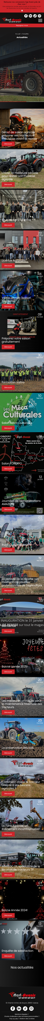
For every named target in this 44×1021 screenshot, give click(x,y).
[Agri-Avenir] (22, 6)
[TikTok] (35, 16)
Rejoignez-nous (22, 25)
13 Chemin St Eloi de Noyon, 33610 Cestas (22, 1003)
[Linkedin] (30, 16)
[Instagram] (39, 16)
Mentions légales (21, 1014)
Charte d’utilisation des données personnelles (21, 1016)
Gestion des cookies (27, 1019)
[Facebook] (26, 16)
